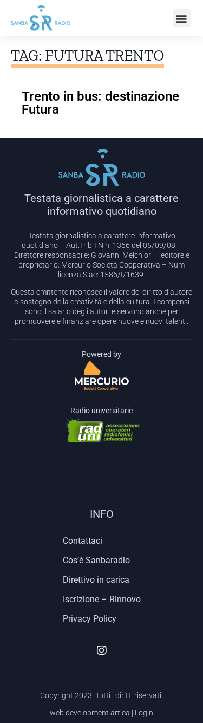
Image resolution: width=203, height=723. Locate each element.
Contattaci (82, 541)
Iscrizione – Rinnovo (102, 599)
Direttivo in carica (96, 580)
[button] (182, 18)
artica (120, 712)
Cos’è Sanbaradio (96, 560)
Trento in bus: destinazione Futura (100, 103)
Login (144, 712)
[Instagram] (102, 650)
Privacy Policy (89, 619)
